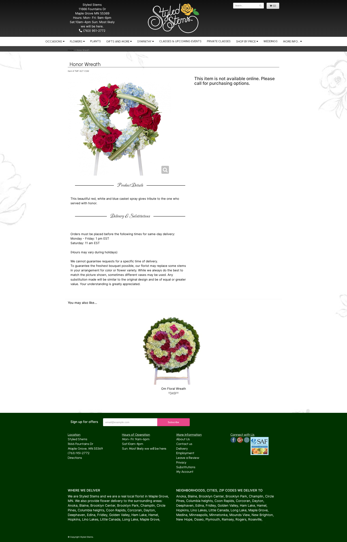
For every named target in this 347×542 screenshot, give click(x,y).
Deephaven (76, 515)
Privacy (181, 462)
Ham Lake (139, 515)
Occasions (53, 41)
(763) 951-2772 (93, 30)
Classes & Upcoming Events (180, 41)
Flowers (76, 41)
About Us (183, 439)
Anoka (73, 505)
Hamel (153, 515)
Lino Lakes (90, 519)
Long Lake (130, 519)
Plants (95, 41)
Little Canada (110, 519)
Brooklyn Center (102, 505)
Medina (181, 515)
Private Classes (219, 41)
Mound (234, 515)
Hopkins (74, 519)
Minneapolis (198, 515)
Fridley (102, 515)
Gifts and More (117, 41)
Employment (185, 453)
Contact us (184, 444)
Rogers (240, 519)
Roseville (255, 519)
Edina (91, 515)
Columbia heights (91, 510)
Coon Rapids (116, 510)
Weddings (271, 41)
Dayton (149, 510)
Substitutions (185, 467)
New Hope (184, 519)
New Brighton (262, 515)
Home (71, 50)
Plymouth (212, 519)
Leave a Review (187, 458)
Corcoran (134, 510)
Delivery (182, 449)
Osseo (199, 519)
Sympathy (144, 41)
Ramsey (228, 519)
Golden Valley (119, 515)
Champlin (147, 505)
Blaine (84, 505)
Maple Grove (158, 496)
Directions (75, 458)
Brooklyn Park (128, 505)
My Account (184, 472)
